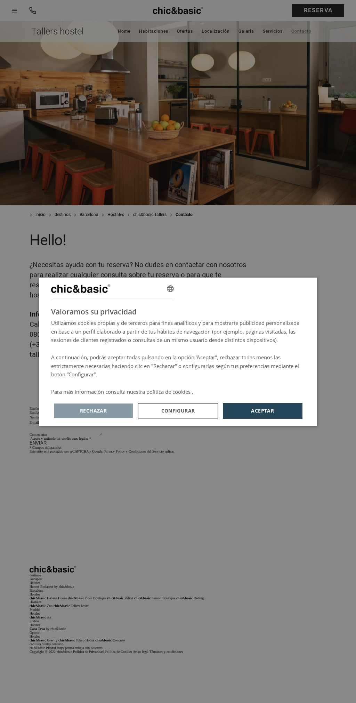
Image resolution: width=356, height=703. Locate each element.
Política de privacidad (220, 391)
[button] (178, 410)
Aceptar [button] (262, 410)
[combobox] (170, 288)
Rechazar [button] (93, 410)
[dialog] (178, 352)
